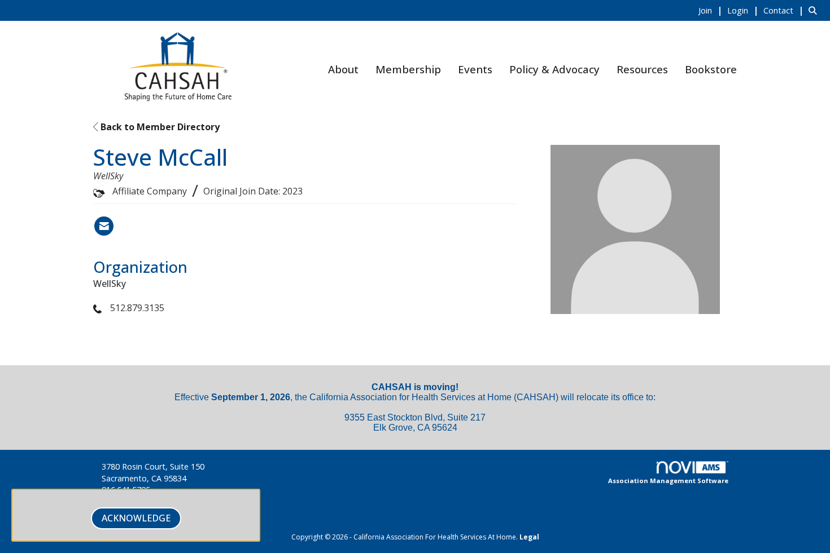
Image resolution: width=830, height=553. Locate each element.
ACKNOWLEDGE (136, 518)
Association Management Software (668, 480)
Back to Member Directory (159, 127)
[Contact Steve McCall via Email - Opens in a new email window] (104, 226)
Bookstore (711, 69)
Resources (642, 69)
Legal (529, 537)
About (343, 69)
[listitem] (711, 10)
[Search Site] (815, 10)
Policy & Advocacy (554, 69)
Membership (408, 69)
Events (475, 69)
